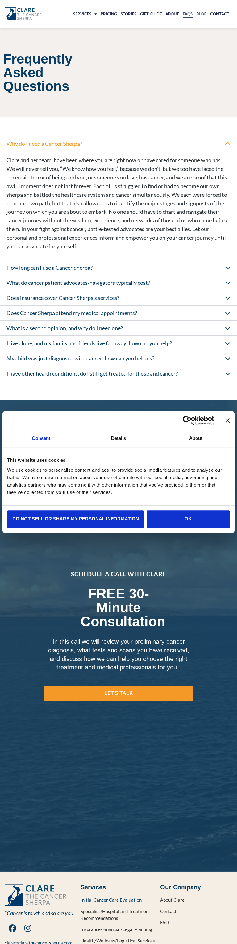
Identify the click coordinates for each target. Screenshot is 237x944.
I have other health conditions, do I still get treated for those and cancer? (92, 373)
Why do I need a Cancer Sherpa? (44, 143)
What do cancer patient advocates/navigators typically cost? (78, 282)
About (172, 13)
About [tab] (196, 438)
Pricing (109, 13)
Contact (219, 13)
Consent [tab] (41, 438)
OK (188, 518)
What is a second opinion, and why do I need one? (64, 328)
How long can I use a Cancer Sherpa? (49, 267)
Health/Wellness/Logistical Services (118, 940)
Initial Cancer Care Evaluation (111, 900)
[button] (118, 143)
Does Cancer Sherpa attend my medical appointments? (71, 313)
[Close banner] (228, 420)
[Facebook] (12, 928)
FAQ (164, 922)
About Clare (172, 900)
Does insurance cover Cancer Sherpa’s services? (62, 297)
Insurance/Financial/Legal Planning (116, 929)
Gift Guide (151, 13)
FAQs (188, 13)
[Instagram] (27, 928)
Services (82, 13)
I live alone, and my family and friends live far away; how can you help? (89, 343)
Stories (128, 13)
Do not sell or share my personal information (75, 518)
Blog (201, 13)
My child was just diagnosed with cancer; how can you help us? (80, 358)
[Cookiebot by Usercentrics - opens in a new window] (187, 420)
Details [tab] (118, 438)
